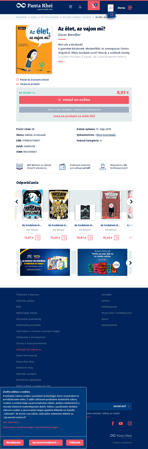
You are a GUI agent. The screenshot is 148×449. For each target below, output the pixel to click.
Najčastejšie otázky (26, 312)
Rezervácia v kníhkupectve (117, 312)
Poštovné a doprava (27, 294)
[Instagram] (130, 423)
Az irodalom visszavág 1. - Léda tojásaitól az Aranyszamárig (32, 225)
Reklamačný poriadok (28, 325)
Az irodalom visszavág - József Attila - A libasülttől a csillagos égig (85, 225)
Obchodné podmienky (28, 319)
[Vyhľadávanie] (111, 14)
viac (60, 61)
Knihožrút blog (24, 367)
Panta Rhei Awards (26, 355)
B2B (18, 306)
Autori (105, 319)
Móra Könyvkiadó (106, 135)
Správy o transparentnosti (31, 343)
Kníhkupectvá (109, 306)
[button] (13, 443)
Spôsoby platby (25, 300)
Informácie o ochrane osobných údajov (38, 331)
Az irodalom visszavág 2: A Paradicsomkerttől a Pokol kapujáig (111, 225)
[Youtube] (121, 423)
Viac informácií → (12, 422)
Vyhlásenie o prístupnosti (30, 337)
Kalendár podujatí (26, 373)
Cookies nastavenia (122, 442)
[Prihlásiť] (80, 6)
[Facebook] (113, 423)
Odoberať (120, 406)
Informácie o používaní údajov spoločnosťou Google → (32, 427)
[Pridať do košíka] (37, 237)
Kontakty (107, 294)
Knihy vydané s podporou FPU (33, 386)
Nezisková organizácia (28, 379)
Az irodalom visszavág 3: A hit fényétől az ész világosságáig (58, 225)
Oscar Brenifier (69, 35)
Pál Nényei (32, 229)
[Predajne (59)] (70, 6)
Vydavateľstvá (109, 325)
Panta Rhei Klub (25, 361)
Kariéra (106, 300)
